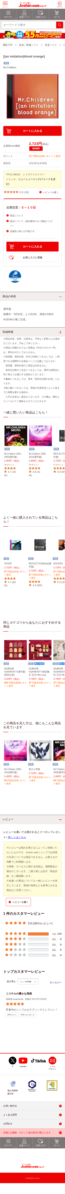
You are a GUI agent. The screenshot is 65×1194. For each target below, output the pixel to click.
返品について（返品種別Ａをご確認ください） (31, 223)
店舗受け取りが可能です (22, 231)
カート (57, 1145)
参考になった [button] (12, 1015)
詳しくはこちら (17, 837)
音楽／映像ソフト (28, 45)
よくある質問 (10, 1114)
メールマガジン (52, 1067)
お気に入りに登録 (32, 257)
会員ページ (24, 1145)
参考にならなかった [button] (28, 1015)
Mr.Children (9, 67)
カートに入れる (32, 130)
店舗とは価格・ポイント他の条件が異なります (27, 1132)
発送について (16, 215)
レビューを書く (51, 192)
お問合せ (7, 1123)
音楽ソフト (51, 45)
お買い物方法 (10, 1106)
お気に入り (41, 1145)
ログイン (60, 7)
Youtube (23, 1066)
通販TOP (8, 45)
